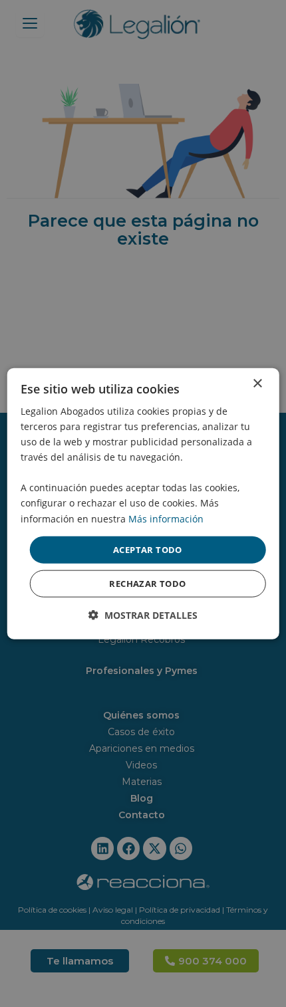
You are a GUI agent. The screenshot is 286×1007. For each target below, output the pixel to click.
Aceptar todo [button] (147, 549)
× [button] (257, 383)
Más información (166, 518)
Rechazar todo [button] (147, 584)
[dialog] (143, 503)
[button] (143, 615)
